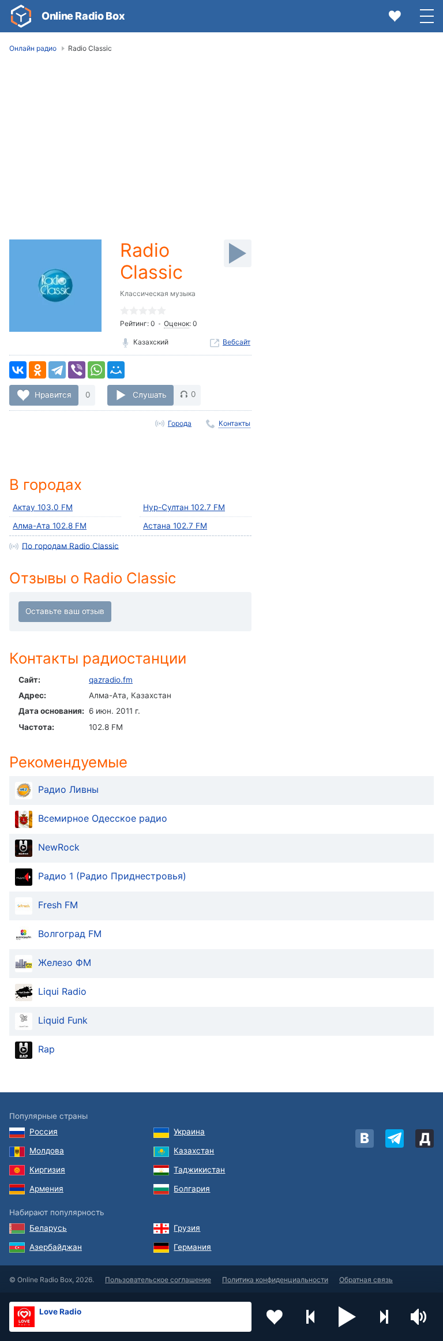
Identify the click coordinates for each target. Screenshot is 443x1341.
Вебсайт (236, 342)
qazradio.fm (111, 679)
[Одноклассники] (37, 370)
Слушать (150, 394)
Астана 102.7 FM (175, 525)
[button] (347, 1317)
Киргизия (47, 1169)
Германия (192, 1247)
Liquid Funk (63, 1020)
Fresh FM (58, 905)
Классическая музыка (158, 293)
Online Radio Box (83, 16)
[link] (20, 16)
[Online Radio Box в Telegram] (394, 1138)
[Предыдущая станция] (311, 1317)
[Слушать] (237, 253)
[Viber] (76, 370)
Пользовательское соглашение (158, 1279)
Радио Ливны (68, 789)
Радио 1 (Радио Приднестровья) (112, 876)
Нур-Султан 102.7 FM (184, 507)
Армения (46, 1188)
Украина (189, 1131)
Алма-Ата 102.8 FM (50, 525)
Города (180, 423)
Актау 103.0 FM (43, 507)
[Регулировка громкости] (420, 1317)
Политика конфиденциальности (275, 1279)
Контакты (234, 423)
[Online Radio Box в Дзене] (424, 1138)
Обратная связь (366, 1279)
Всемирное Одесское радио (102, 818)
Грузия (187, 1228)
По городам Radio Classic (70, 545)
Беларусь (48, 1228)
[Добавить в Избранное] (274, 1317)
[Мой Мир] (116, 370)
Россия (43, 1131)
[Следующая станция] (383, 1317)
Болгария (192, 1188)
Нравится (53, 394)
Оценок (176, 323)
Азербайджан (55, 1247)
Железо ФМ (64, 962)
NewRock (59, 847)
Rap (46, 1049)
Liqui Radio (62, 991)
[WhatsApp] (96, 370)
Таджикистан (199, 1169)
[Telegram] (57, 370)
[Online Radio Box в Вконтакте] (364, 1138)
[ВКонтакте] (18, 370)
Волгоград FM (70, 933)
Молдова (46, 1150)
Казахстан (194, 1150)
